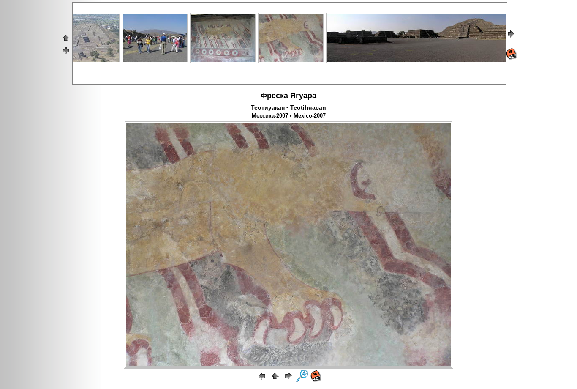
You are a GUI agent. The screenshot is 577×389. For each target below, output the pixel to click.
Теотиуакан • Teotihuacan (288, 107)
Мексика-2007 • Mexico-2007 (289, 116)
